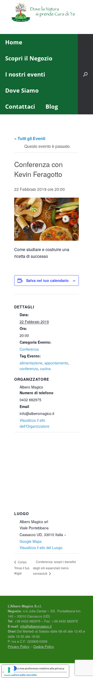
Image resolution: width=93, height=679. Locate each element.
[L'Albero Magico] (46, 13)
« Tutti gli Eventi (29, 138)
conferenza (29, 368)
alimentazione (31, 362)
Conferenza (29, 349)
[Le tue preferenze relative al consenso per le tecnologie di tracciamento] (9, 670)
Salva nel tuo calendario (47, 280)
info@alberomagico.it (36, 626)
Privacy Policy (18, 646)
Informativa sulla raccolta (20, 674)
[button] (85, 74)
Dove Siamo (22, 90)
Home (13, 42)
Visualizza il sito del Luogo (41, 547)
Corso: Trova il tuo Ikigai (21, 567)
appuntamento (56, 362)
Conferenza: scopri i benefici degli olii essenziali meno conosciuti (54, 567)
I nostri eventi (25, 74)
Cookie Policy (43, 646)
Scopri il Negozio (28, 58)
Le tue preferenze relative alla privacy (40, 668)
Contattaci (20, 106)
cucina (45, 368)
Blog (51, 106)
